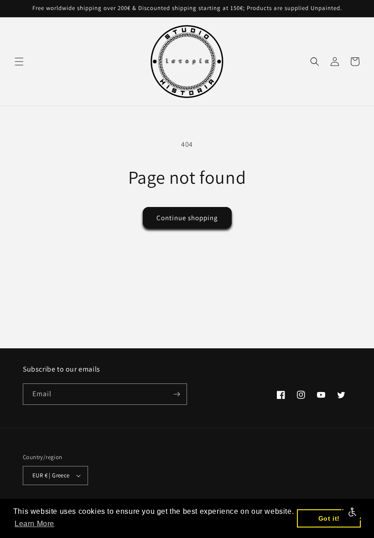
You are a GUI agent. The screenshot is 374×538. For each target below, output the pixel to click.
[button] (19, 62)
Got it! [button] (329, 518)
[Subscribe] (176, 394)
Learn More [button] (34, 524)
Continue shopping (187, 217)
